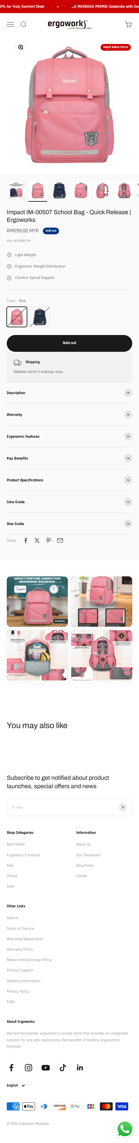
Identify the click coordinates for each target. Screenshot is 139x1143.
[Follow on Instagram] (28, 1067)
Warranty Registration (25, 939)
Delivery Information (23, 981)
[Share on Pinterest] (48, 540)
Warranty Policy (20, 949)
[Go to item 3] (59, 191)
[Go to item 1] (16, 191)
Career (81, 875)
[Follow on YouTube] (45, 1067)
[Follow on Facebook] (11, 1067)
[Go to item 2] (37, 191)
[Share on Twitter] (37, 540)
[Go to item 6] (124, 191)
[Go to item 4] (81, 191)
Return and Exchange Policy (29, 959)
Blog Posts (84, 865)
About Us (83, 844)
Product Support (20, 970)
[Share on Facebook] (25, 540)
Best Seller (16, 844)
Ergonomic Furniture (23, 855)
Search (12, 917)
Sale (10, 886)
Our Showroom (88, 855)
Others (12, 875)
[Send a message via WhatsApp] (125, 1129)
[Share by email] (60, 540)
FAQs (11, 1001)
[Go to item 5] (102, 191)
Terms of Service (20, 928)
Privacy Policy (18, 991)
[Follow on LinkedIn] (80, 1067)
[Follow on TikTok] (62, 1067)
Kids (10, 865)
